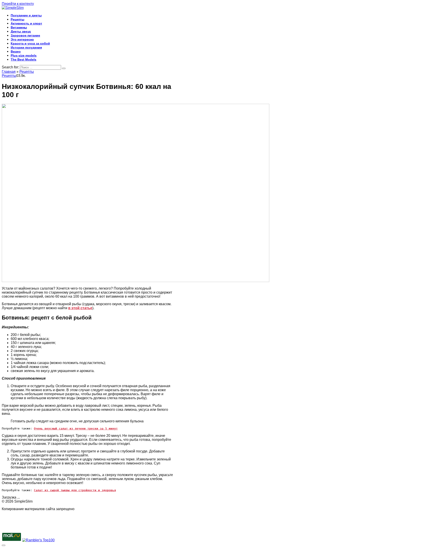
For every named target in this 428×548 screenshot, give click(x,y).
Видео (16, 51)
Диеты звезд (21, 31)
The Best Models (23, 59)
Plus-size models (24, 55)
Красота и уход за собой (30, 43)
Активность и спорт (26, 23)
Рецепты (17, 19)
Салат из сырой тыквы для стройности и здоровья (75, 490)
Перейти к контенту (18, 4)
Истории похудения (26, 47)
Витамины (19, 27)
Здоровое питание (25, 35)
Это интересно (22, 39)
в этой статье (80, 308)
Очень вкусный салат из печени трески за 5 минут (76, 428)
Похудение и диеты (26, 15)
